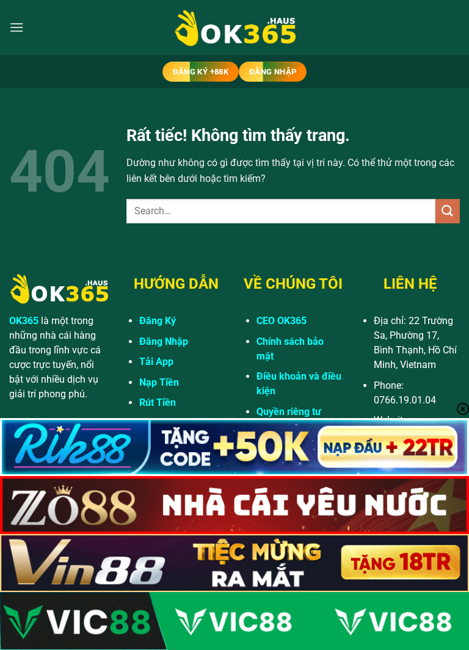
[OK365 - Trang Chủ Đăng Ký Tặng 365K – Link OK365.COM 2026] (234, 28)
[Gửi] (447, 211)
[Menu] (16, 27)
